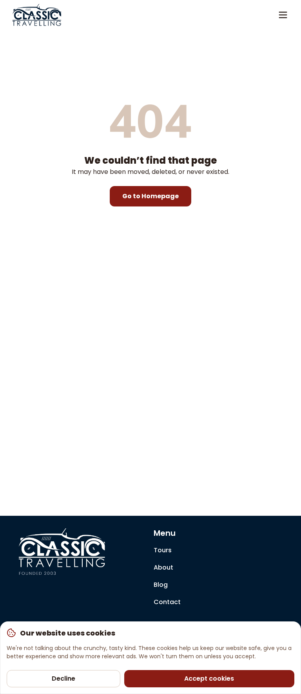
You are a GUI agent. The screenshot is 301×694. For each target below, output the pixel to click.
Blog (161, 584)
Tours (163, 550)
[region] (150, 657)
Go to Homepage (150, 196)
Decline (63, 678)
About (163, 567)
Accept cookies (209, 678)
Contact (167, 601)
